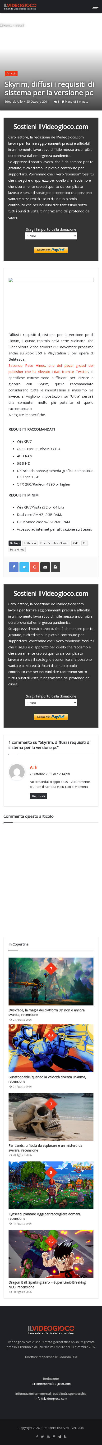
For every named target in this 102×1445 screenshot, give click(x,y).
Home (7, 25)
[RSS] (65, 1437)
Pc (84, 543)
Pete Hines (17, 549)
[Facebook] (37, 1437)
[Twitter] (42, 1437)
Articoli (19, 25)
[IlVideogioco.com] (20, 6)
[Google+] (34, 567)
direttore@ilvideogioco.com (51, 1383)
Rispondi (38, 796)
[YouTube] (48, 1437)
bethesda (30, 543)
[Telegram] (59, 1437)
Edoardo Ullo (14, 102)
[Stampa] (55, 567)
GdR (76, 543)
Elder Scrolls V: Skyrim (54, 543)
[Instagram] (54, 1437)
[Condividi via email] (45, 567)
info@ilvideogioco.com (51, 1398)
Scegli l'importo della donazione (51, 229)
